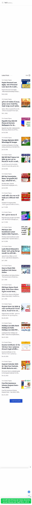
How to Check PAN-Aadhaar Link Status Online (9, 270)
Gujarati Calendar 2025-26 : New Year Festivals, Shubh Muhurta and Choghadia (10, 366)
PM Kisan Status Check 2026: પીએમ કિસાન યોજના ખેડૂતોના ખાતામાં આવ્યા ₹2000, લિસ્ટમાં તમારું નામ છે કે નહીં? (10, 289)
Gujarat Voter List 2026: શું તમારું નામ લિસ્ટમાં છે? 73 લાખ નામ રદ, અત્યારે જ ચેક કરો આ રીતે (11, 308)
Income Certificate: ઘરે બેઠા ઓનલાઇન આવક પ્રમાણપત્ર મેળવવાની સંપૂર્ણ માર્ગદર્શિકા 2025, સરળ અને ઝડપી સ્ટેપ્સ (11, 347)
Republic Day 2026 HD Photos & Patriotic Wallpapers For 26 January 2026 (9, 123)
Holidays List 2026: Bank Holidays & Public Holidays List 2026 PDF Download (10, 328)
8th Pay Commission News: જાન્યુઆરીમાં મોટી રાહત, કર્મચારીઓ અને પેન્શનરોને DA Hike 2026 (9, 178)
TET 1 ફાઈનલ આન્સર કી (9, 215)
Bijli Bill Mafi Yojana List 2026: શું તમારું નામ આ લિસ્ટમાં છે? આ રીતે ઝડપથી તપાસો (10, 159)
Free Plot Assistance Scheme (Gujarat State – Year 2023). (10, 385)
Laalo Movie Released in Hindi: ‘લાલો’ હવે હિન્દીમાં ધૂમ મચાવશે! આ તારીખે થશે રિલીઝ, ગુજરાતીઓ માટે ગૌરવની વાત (11, 251)
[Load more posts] (16, 401)
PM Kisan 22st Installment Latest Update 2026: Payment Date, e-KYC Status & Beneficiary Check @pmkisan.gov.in (10, 232)
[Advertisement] (16, 23)
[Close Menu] (30, 467)
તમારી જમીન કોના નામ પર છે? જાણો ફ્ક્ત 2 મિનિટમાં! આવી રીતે (10, 198)
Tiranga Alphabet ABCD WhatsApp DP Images (10, 141)
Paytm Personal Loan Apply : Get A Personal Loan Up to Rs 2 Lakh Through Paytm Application (9, 85)
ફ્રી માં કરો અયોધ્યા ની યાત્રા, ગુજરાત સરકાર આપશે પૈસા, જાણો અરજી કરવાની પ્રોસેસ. (11, 104)
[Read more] (17, 94)
